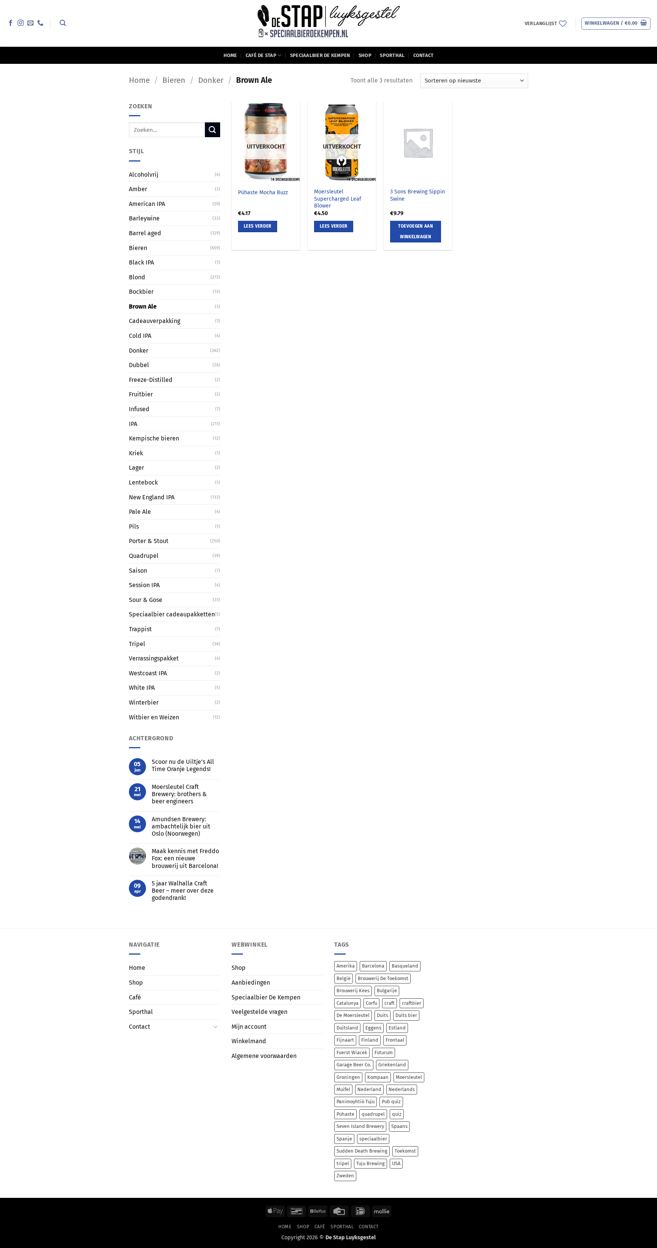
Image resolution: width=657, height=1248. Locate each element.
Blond (137, 277)
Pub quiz (391, 1101)
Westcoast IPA (148, 673)
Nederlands (402, 1089)
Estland (397, 1028)
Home (230, 55)
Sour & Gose (145, 599)
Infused (139, 409)
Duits (382, 1015)
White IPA (142, 687)
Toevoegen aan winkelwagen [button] (415, 231)
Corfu (371, 1003)
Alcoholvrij (143, 174)
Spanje (344, 1139)
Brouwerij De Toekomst (383, 978)
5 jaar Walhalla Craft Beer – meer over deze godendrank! (183, 890)
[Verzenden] (212, 129)
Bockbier (141, 291)
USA (396, 1163)
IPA (133, 424)
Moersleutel (409, 1077)
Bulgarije (387, 990)
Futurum (384, 1052)
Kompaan (378, 1077)
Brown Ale (143, 306)
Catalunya (347, 1003)
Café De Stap (261, 55)
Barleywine (144, 218)
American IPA (147, 203)
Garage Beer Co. (353, 1064)
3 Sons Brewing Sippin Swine (417, 195)
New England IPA (152, 497)
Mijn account (249, 1026)
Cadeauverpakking (154, 321)
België (343, 978)
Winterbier (144, 702)
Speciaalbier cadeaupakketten (172, 614)
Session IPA (144, 585)
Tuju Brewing (370, 1163)
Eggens (373, 1028)
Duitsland (347, 1028)
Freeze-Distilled (151, 379)
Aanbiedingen (251, 982)
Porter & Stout (148, 541)
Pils (134, 526)
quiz (397, 1114)
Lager (136, 467)
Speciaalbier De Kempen (320, 55)
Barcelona (373, 966)
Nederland (369, 1089)
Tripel (137, 643)
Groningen (348, 1077)
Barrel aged (145, 233)
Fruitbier (141, 394)
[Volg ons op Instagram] (20, 23)
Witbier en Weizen (154, 717)
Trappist (140, 629)
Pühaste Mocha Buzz (263, 192)
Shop (365, 55)
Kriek (136, 453)
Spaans (399, 1126)
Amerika (345, 966)
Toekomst (405, 1151)
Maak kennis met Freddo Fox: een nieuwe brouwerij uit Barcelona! (185, 858)
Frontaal (395, 1040)
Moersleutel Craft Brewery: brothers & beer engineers (179, 794)
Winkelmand (249, 1041)
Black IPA (141, 262)
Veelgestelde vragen (259, 1011)
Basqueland (405, 966)
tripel (342, 1163)
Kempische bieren (154, 438)
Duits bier (406, 1015)
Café (135, 997)
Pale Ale (140, 511)
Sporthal (392, 55)
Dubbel (139, 365)
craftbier (411, 1003)
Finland (369, 1040)
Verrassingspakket (154, 658)
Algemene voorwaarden (264, 1056)
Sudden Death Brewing (361, 1151)
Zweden (345, 1175)
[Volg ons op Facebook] (11, 23)
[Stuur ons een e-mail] (30, 23)
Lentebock (143, 482)
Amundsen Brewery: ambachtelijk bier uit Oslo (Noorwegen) (181, 826)
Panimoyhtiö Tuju (355, 1101)
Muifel (343, 1089)
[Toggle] (215, 1026)
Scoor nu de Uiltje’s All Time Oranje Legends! (183, 765)
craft (389, 1003)
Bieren (173, 80)
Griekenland (392, 1064)
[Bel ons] (40, 23)
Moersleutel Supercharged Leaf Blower (337, 198)
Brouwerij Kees (353, 990)
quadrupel (373, 1114)
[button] (62, 23)
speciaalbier (373, 1139)
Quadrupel (144, 555)
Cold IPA (140, 335)
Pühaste (345, 1114)
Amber (138, 189)
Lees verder (257, 226)
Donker (211, 80)
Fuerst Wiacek (351, 1052)
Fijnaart (345, 1040)
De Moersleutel (353, 1015)
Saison (138, 570)
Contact (423, 55)
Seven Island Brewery (360, 1126)
